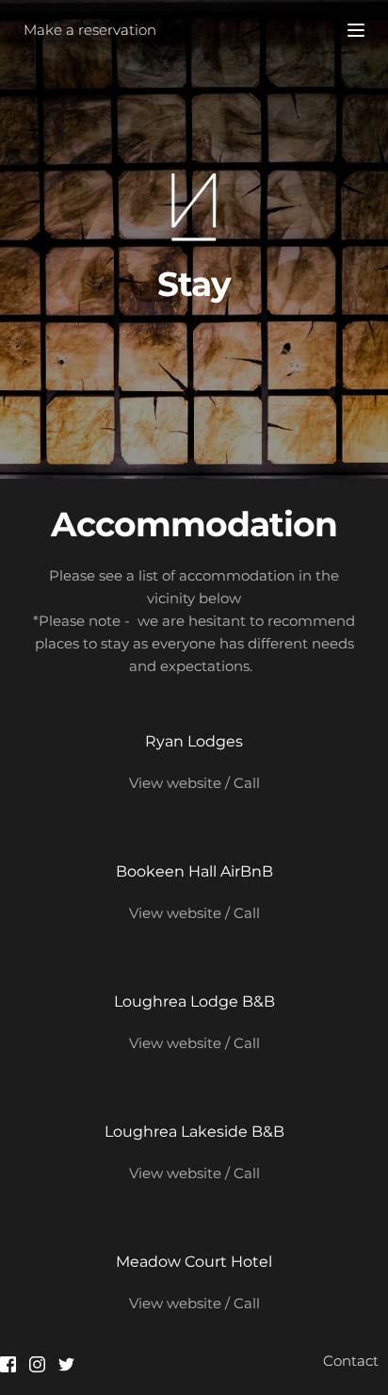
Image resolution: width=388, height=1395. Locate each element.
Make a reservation (90, 30)
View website (175, 783)
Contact (351, 1361)
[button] (356, 30)
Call (247, 783)
